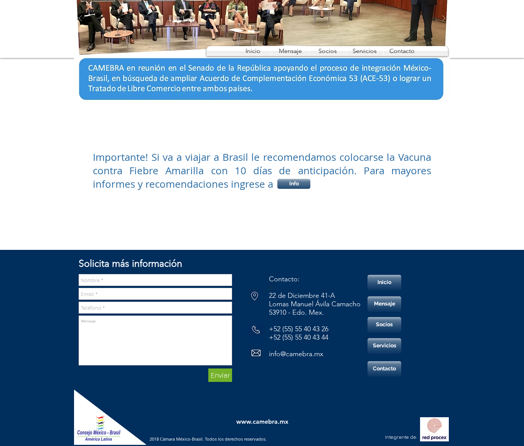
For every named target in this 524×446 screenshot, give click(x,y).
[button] (327, 51)
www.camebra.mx (262, 421)
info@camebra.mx (296, 354)
